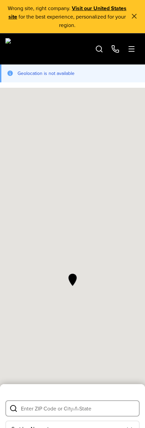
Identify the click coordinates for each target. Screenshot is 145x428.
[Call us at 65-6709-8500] (115, 49)
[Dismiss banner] (134, 16)
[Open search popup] (99, 49)
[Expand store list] (72, 406)
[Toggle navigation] (131, 49)
